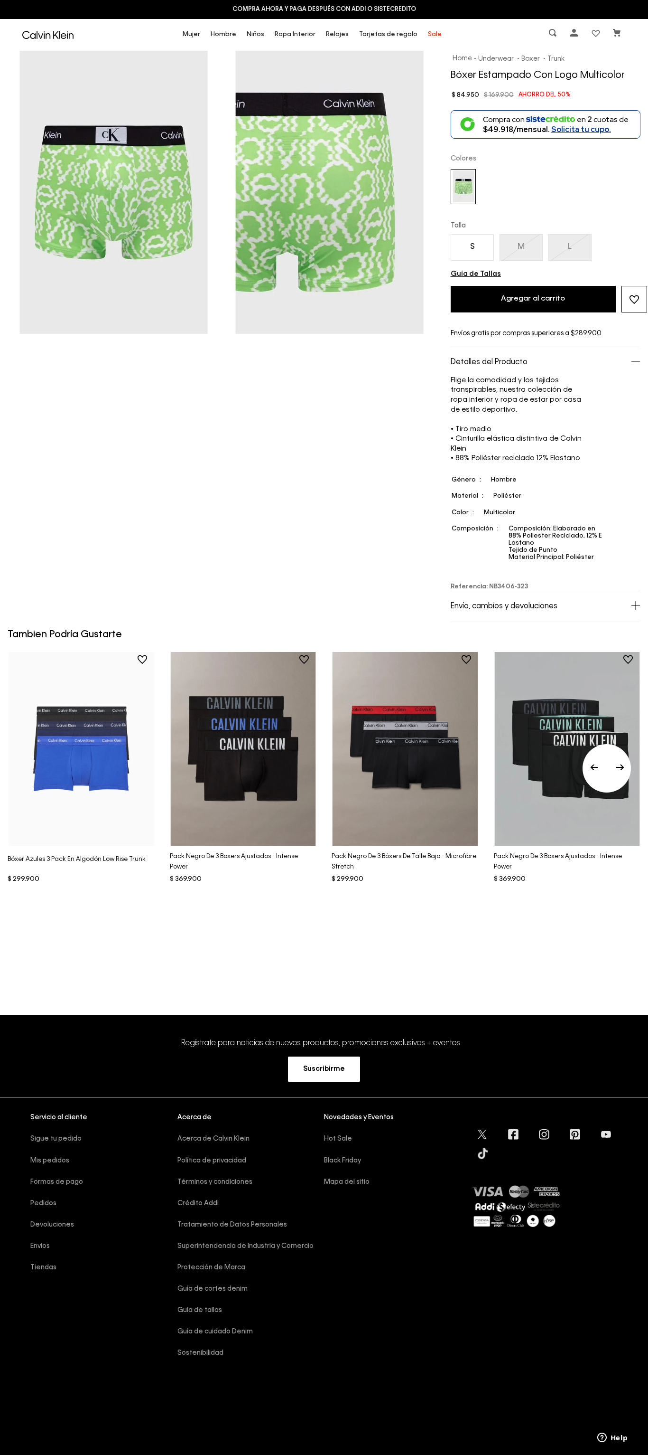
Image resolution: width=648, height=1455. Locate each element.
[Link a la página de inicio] (462, 59)
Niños (255, 34)
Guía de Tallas (476, 274)
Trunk (556, 59)
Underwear (496, 59)
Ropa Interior (295, 34)
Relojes (337, 34)
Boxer (530, 59)
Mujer (191, 34)
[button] (553, 35)
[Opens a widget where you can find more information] (612, 1438)
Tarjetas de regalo (388, 34)
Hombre (223, 34)
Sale (435, 34)
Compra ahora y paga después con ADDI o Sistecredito (324, 9)
